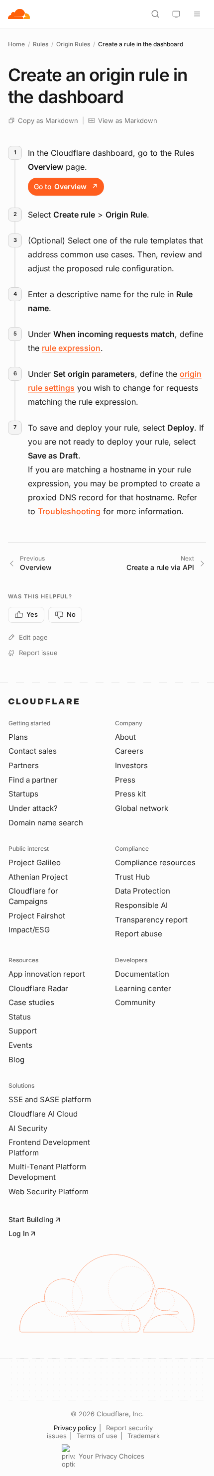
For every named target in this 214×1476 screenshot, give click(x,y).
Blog (16, 1059)
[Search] (155, 14)
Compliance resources (155, 862)
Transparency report (151, 919)
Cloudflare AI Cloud (43, 1114)
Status (19, 1017)
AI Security (27, 1128)
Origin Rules (73, 44)
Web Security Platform (48, 1191)
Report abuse (138, 933)
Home (16, 44)
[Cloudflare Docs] (19, 14)
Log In (18, 1233)
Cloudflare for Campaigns (33, 896)
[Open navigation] (197, 14)
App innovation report (46, 974)
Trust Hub (132, 877)
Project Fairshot (36, 915)
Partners (23, 765)
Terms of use (97, 1436)
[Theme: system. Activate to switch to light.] (176, 14)
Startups (23, 793)
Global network (141, 808)
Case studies (31, 1002)
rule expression (71, 348)
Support (22, 1030)
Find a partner (33, 780)
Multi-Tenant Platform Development (47, 1172)
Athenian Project (38, 877)
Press (125, 780)
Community (135, 1002)
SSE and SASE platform (49, 1099)
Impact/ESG (29, 929)
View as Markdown (127, 120)
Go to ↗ (66, 186)
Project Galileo (34, 862)
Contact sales (32, 751)
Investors (131, 765)
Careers (129, 751)
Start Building (31, 1219)
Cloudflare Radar (38, 988)
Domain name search (45, 822)
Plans (18, 737)
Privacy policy (75, 1428)
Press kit (130, 793)
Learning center (143, 988)
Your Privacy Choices (111, 1456)
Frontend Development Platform (49, 1147)
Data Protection (142, 891)
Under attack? (33, 808)
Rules (40, 44)
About (125, 737)
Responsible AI (141, 905)
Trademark (143, 1436)
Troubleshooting (69, 511)
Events (20, 1045)
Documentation (142, 974)
